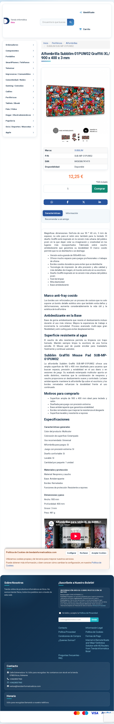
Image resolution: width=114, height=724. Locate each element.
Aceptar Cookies (99, 553)
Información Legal (94, 628)
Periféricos (11, 97)
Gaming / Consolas (14, 86)
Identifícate (88, 12)
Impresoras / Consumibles (18, 74)
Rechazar (84, 553)
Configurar (71, 553)
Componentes (12, 51)
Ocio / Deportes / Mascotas (18, 127)
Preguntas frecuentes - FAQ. (69, 656)
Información (72, 213)
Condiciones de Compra (69, 636)
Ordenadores (12, 45)
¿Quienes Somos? (66, 640)
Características (52, 213)
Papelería (10, 121)
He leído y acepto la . (80, 613)
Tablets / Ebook (13, 103)
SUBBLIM (79, 150)
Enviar (94, 620)
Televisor (10, 68)
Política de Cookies (94, 632)
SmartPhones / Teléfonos (17, 62)
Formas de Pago (93, 636)
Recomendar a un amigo (57, 219)
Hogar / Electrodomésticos (18, 115)
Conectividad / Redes (16, 80)
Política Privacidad (67, 632)
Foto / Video (11, 109)
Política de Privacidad (99, 605)
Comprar (99, 188)
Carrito (86, 29)
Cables (9, 91)
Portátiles (10, 56)
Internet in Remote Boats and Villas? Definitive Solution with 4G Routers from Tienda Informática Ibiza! (97, 645)
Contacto (62, 628)
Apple (8, 132)
